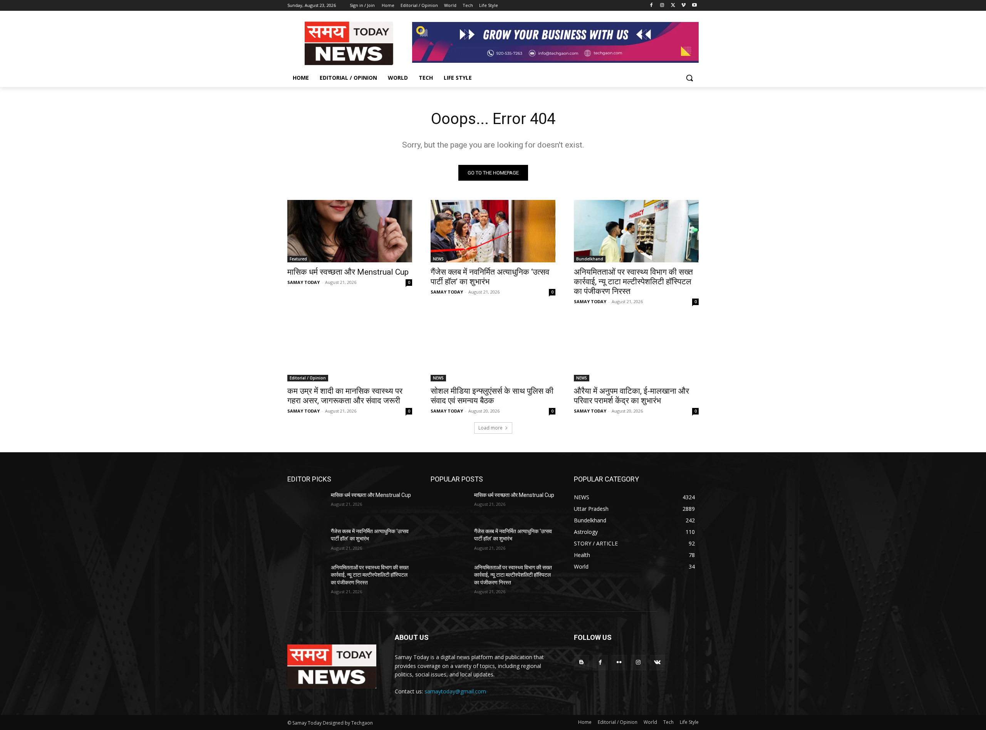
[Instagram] (662, 5)
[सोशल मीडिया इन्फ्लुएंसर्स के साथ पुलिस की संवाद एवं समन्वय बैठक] (493, 350)
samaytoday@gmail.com (455, 691)
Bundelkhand (589, 259)
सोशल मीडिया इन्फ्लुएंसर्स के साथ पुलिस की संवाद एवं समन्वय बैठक (492, 395)
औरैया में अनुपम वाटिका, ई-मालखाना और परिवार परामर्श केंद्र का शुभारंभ (631, 395)
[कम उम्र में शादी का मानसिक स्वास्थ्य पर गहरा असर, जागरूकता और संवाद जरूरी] (349, 350)
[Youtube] (694, 5)
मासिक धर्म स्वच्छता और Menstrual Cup (348, 272)
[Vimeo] (683, 5)
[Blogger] (581, 662)
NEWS (438, 259)
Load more (490, 428)
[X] (673, 5)
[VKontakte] (657, 662)
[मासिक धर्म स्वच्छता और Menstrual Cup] (349, 231)
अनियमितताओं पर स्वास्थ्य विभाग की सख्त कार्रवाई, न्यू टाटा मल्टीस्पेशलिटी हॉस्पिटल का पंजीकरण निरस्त (633, 281)
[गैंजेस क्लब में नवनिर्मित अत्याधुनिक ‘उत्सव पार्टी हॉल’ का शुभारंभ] (493, 231)
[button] (689, 78)
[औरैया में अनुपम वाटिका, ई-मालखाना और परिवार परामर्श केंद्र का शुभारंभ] (636, 350)
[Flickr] (619, 662)
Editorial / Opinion (308, 378)
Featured (298, 259)
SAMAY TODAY (303, 282)
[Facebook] (651, 5)
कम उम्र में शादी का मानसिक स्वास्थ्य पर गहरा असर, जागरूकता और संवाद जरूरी (344, 395)
